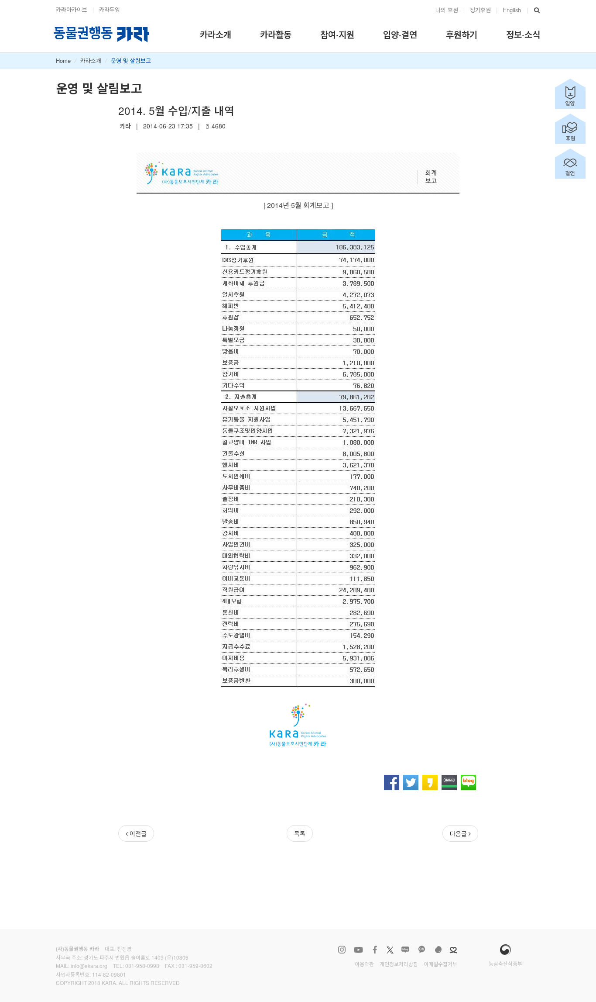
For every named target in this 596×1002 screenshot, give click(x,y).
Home (63, 60)
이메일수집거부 (440, 963)
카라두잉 (109, 9)
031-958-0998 (142, 965)
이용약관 (364, 963)
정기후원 (480, 10)
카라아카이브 (71, 9)
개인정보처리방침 (399, 963)
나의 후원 (446, 10)
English (512, 10)
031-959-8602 (195, 965)
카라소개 (90, 60)
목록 (299, 833)
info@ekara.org (89, 965)
